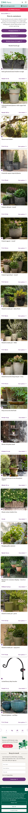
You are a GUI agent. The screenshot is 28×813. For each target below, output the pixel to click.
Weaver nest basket (7, 139)
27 (22, 730)
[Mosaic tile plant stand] (14, 432)
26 (17, 730)
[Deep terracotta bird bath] (14, 398)
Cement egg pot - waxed (8, 241)
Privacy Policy (10, 775)
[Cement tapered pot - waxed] (14, 262)
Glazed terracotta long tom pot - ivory (12, 376)
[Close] (26, 789)
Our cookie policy (13, 799)
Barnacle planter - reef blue (9, 715)
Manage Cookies (14, 802)
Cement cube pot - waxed (9, 207)
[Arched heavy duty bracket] (14, 669)
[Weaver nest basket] (14, 127)
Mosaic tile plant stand (8, 444)
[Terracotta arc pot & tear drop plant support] (14, 466)
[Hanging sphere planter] (14, 533)
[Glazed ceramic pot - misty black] (14, 296)
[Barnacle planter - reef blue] (14, 703)
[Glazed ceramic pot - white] (14, 330)
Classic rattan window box (9, 512)
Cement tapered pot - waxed (10, 275)
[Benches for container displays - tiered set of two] (14, 567)
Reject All (14, 806)
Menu (25, 2)
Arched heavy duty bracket (9, 681)
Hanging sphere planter (8, 546)
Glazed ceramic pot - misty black (11, 309)
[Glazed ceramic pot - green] (14, 601)
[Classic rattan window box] (14, 499)
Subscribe (13, 779)
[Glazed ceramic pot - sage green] (14, 635)
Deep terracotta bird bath (9, 410)
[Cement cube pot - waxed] (14, 194)
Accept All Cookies (13, 810)
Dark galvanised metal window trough (13, 71)
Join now (7, 746)
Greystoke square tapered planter (11, 173)
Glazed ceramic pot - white (9, 342)
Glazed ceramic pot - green (9, 613)
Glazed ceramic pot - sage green (11, 647)
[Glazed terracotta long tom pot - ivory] (14, 364)
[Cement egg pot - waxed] (14, 228)
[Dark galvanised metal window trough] (14, 59)
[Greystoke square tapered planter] (14, 160)
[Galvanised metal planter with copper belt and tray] (14, 93)
